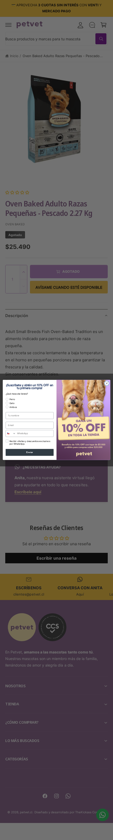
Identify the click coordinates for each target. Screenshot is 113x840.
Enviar (29, 452)
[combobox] (11, 433)
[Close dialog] (106, 383)
